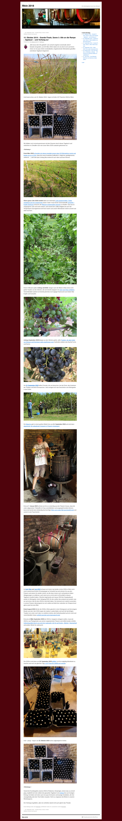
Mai (30, 589)
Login (83, 62)
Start (25, 27)
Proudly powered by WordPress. (90, 817)
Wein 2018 (28, 5)
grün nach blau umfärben (67, 290)
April (26, 589)
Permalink (63, 806)
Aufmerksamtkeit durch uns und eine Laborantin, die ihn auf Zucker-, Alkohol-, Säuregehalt (50, 623)
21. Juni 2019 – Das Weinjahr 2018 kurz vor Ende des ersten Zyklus (90, 58)
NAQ (29, 27)
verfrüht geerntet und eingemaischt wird (48, 615)
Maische (28, 424)
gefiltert (54, 661)
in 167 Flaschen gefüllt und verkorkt (55, 663)
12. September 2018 (32, 385)
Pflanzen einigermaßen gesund (51, 204)
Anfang (62, 793)
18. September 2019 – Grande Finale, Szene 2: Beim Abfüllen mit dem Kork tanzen (90, 40)
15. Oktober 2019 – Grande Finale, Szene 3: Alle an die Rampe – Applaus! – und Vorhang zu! (90, 36)
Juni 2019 (37, 589)
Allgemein (38, 806)
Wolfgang (42, 42)
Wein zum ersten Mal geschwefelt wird (62, 510)
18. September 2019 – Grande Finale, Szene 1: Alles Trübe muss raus (90, 45)
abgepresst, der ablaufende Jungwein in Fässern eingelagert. (42, 426)
